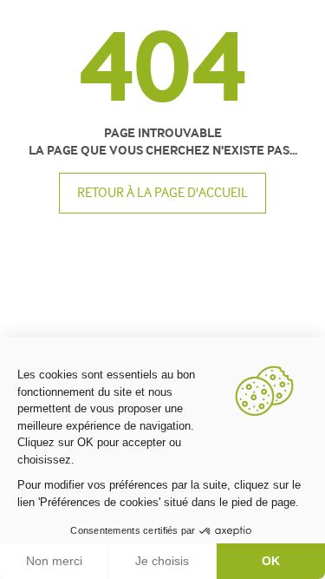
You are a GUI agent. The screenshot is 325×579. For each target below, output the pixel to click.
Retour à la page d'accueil (162, 193)
